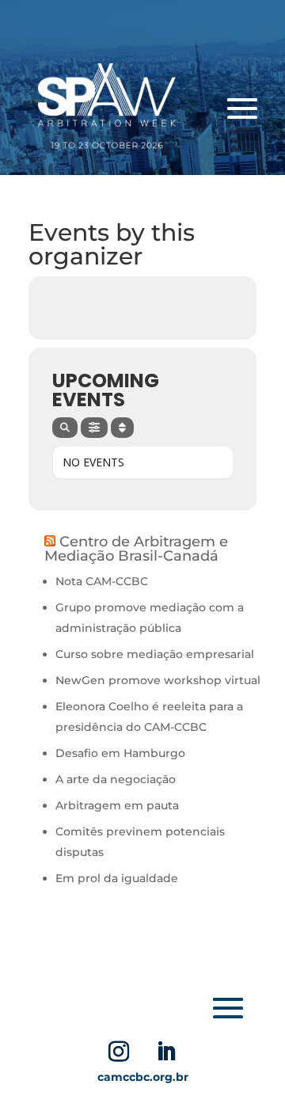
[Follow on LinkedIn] (166, 1051)
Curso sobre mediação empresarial (154, 654)
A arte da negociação (115, 779)
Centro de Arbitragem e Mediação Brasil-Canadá (136, 549)
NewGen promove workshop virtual (157, 680)
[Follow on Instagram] (118, 1051)
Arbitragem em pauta (118, 805)
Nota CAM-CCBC (101, 581)
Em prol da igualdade (116, 878)
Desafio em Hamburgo (120, 753)
